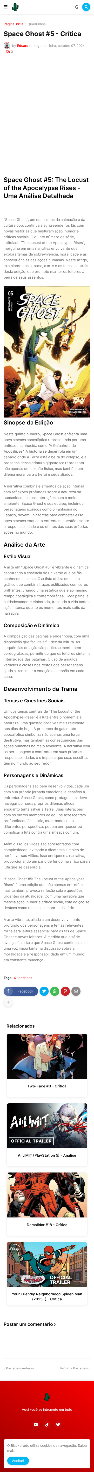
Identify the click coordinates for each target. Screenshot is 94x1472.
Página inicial (14, 24)
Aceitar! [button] (18, 1461)
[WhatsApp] (54, 991)
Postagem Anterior (20, 1368)
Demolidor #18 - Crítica (47, 1225)
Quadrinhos (36, 24)
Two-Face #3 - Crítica (47, 1086)
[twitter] (58, 1424)
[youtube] (36, 1424)
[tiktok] (47, 1424)
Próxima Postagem (74, 1368)
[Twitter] (44, 991)
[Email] (76, 991)
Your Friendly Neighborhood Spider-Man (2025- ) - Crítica (47, 1296)
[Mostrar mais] (8, 1002)
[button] (5, 7)
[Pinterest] (65, 991)
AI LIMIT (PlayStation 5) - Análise (47, 1155)
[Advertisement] (47, 111)
